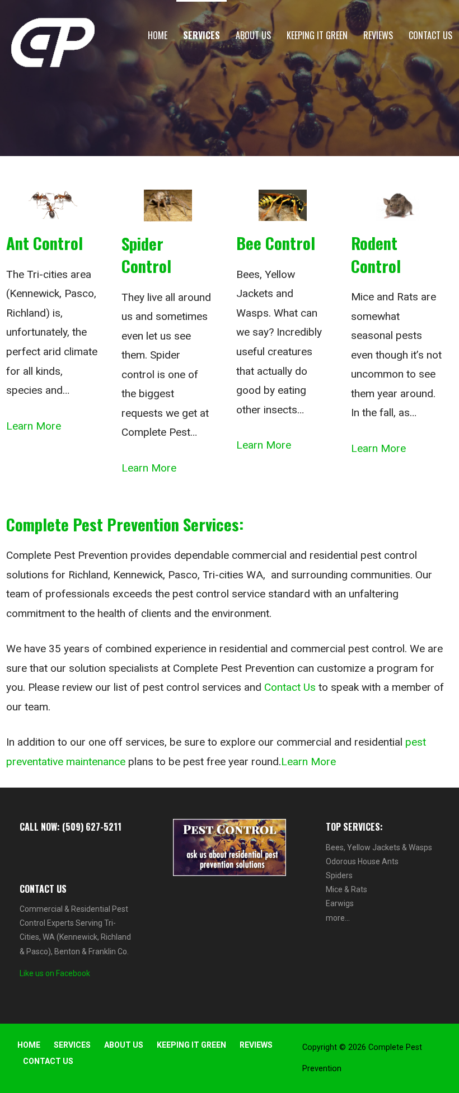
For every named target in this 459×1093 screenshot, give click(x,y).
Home (157, 35)
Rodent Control (376, 254)
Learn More (33, 426)
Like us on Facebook (55, 973)
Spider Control (146, 254)
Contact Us (430, 35)
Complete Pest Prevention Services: (124, 524)
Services (201, 35)
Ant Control (44, 243)
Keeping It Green (317, 35)
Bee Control (275, 243)
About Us (253, 35)
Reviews (378, 35)
